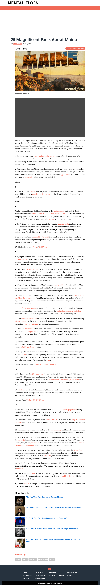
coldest (33, 473)
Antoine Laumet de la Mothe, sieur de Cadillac (49, 213)
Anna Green (17, 44)
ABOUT (25, 573)
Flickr (35, 247)
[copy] (26, 48)
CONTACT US (39, 573)
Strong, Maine (32, 269)
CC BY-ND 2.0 (38, 400)
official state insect (28, 308)
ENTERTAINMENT (43, 559)
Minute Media (46, 583)
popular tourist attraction (42, 194)
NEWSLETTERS (53, 573)
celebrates (35, 442)
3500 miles (65, 174)
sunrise (51, 219)
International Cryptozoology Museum (64, 379)
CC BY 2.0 (43, 247)
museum (19, 468)
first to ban (77, 450)
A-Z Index (26, 578)
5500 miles (29, 177)
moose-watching (31, 324)
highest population (69, 409)
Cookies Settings (40, 578)
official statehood (27, 347)
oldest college (56, 430)
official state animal (29, 318)
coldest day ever (68, 476)
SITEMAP (69, 575)
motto (26, 483)
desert (32, 191)
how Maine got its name (44, 156)
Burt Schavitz (63, 224)
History (52, 559)
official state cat (52, 419)
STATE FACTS (32, 559)
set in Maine (60, 285)
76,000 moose (20, 321)
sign (48, 360)
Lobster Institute (21, 259)
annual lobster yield (41, 237)
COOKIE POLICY (27, 575)
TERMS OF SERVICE (40, 575)
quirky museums (36, 374)
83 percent (32, 331)
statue (23, 354)
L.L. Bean (21, 389)
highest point (59, 211)
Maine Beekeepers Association (69, 311)
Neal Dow (47, 455)
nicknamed (29, 328)
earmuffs (21, 440)
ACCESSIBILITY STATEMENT (56, 575)
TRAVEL (25, 559)
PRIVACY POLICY (72, 573)
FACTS (18, 559)
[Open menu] (5, 3)
